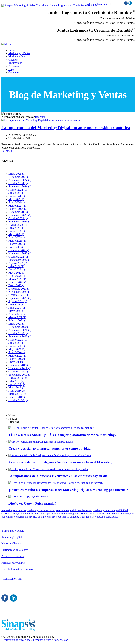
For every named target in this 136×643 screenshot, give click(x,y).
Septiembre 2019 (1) (19, 374)
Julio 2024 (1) (16, 192)
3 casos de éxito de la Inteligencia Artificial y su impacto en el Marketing (60, 462)
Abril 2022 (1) (16, 275)
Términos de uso (42, 639)
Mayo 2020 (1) (16, 349)
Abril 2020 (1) (16, 352)
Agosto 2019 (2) (17, 377)
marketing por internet (13, 510)
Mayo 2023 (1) (16, 234)
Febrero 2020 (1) (17, 358)
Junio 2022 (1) (16, 269)
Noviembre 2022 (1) (19, 253)
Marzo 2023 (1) (17, 240)
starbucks (6, 513)
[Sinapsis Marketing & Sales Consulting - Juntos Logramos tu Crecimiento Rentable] (49, 5)
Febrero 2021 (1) (17, 320)
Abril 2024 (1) (16, 202)
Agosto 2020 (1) (17, 339)
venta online (81, 513)
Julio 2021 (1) (16, 304)
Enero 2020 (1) (17, 361)
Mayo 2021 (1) (16, 310)
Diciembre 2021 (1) (19, 288)
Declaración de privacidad (16, 639)
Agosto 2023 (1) (17, 224)
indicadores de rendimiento (104, 513)
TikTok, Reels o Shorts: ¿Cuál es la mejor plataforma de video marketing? (62, 435)
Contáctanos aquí (98, 3)
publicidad (122, 510)
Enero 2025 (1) (17, 173)
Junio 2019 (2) (16, 384)
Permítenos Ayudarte (13, 562)
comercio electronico (25, 516)
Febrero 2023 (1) (17, 243)
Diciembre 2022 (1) (19, 250)
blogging (17, 513)
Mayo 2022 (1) (16, 272)
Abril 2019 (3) (16, 390)
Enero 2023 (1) (17, 247)
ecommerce (62, 510)
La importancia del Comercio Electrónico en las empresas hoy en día (58, 476)
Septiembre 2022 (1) (19, 259)
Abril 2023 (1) (16, 237)
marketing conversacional (41, 510)
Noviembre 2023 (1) (19, 215)
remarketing (67, 513)
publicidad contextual (69, 516)
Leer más (6, 150)
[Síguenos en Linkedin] (130, 3)
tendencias (88, 516)
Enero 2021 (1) (17, 323)
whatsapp (99, 516)
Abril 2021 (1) (16, 314)
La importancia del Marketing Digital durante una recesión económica (65, 127)
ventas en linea (31, 513)
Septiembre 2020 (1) (19, 336)
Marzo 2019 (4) (17, 393)
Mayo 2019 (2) (16, 387)
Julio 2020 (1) (16, 342)
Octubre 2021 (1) (18, 294)
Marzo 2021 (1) (17, 317)
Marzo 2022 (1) (17, 278)
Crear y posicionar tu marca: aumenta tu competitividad (49, 448)
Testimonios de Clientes (14, 549)
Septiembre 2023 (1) (19, 221)
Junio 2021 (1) (16, 307)
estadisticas (112, 516)
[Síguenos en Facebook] (126, 3)
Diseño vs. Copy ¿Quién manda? (32, 503)
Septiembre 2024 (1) (19, 186)
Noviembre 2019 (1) (19, 368)
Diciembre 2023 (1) (19, 211)
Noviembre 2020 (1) (19, 330)
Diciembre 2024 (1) (19, 176)
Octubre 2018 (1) (18, 400)
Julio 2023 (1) (16, 227)
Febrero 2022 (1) (17, 282)
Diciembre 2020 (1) (19, 326)
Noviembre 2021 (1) (19, 291)
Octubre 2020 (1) (18, 333)
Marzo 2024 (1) (17, 205)
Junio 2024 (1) (16, 195)
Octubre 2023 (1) (18, 218)
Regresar (40, 116)
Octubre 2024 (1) (18, 183)
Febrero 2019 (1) (17, 397)
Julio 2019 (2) (16, 381)
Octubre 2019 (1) (18, 371)
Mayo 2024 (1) (16, 199)
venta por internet (50, 513)
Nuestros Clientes (11, 543)
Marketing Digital (12, 537)
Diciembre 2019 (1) (19, 365)
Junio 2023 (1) (16, 231)
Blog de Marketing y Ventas (17, 568)
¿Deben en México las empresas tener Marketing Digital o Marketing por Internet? (68, 490)
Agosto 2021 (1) (17, 301)
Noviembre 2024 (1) (19, 180)
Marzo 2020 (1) (17, 355)
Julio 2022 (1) (16, 266)
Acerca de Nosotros (12, 556)
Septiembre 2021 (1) (19, 298)
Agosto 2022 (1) (17, 263)
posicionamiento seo (80, 510)
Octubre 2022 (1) (18, 256)
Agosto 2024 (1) (17, 189)
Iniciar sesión (60, 639)
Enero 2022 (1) (17, 285)
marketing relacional (104, 510)
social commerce (47, 516)
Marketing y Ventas (13, 530)
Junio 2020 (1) (16, 345)
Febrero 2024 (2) (17, 208)
